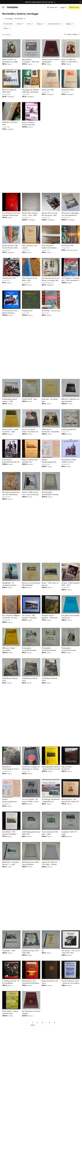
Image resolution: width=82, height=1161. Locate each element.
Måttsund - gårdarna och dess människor (70, 400)
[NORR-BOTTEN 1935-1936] (11, 111)
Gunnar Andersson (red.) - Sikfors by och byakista (70, 982)
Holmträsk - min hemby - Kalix (50, 400)
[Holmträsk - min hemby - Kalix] (51, 388)
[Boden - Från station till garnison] (51, 572)
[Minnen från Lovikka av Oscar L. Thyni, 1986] (31, 202)
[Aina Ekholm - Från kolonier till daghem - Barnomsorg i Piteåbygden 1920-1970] (11, 821)
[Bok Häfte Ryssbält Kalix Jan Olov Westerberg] (11, 481)
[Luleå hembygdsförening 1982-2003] (31, 821)
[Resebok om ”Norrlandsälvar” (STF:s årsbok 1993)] (11, 756)
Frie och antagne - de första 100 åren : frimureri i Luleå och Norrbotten (31, 800)
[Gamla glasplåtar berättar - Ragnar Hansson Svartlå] (51, 756)
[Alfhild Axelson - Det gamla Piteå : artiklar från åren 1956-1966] (71, 788)
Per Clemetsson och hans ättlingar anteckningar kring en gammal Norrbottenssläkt (11, 214)
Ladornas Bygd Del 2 (69, 429)
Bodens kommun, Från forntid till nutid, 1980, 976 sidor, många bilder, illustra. (10, 247)
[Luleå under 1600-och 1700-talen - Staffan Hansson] (51, 851)
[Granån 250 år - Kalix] (31, 388)
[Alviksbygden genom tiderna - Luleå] (11, 388)
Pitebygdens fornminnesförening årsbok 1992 (29, 649)
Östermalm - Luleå (8, 950)
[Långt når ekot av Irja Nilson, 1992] (31, 267)
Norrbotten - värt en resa (51, 311)
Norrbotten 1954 (68, 90)
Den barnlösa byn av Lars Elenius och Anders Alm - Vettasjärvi (51, 279)
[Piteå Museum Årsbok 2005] (11, 667)
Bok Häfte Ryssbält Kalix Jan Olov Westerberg (11, 493)
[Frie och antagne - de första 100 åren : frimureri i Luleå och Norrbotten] (31, 788)
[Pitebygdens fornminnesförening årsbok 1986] (51, 637)
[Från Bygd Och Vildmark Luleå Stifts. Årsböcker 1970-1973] (31, 79)
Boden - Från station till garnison (50, 584)
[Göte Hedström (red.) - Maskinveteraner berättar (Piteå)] (11, 299)
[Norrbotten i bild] (71, 234)
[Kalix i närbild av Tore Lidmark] (31, 234)
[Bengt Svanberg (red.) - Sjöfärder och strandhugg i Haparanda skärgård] (31, 448)
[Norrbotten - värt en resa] (51, 299)
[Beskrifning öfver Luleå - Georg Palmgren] (31, 851)
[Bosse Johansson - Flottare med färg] (31, 111)
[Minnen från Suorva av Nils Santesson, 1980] (51, 202)
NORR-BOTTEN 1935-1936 (10, 123)
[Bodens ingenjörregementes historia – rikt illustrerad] (51, 448)
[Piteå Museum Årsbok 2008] (51, 667)
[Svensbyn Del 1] (31, 299)
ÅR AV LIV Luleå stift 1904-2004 (9, 91)
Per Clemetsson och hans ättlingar (31, 1012)
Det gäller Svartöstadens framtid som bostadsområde (71, 617)
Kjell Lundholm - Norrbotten (67, 768)
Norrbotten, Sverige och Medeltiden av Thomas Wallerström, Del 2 (31, 768)
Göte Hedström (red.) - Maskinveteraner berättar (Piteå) (10, 312)
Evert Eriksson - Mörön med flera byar (10, 1012)
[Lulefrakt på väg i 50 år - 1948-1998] (31, 939)
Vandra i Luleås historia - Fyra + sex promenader (30, 493)
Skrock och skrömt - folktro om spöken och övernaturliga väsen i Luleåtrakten (30, 430)
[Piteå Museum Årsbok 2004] (31, 667)
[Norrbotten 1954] (71, 79)
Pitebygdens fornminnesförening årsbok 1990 (68, 649)
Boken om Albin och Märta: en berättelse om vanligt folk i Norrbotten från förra (70, 61)
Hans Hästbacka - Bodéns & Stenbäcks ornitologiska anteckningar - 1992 (49, 247)
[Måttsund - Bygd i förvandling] (11, 637)
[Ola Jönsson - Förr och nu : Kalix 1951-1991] (71, 939)
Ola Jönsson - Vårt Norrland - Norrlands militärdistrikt (29, 617)
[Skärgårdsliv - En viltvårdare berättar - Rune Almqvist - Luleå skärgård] (11, 572)
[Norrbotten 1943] (51, 79)
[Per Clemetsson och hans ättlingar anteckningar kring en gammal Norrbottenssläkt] (11, 202)
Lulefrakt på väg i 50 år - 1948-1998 (31, 952)
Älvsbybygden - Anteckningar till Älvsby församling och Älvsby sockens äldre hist (50, 493)
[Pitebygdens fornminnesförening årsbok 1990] (71, 637)
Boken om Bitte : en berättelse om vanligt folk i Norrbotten (10, 61)
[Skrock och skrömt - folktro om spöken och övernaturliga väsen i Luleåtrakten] (31, 418)
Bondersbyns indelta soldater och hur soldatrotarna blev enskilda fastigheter (69, 461)
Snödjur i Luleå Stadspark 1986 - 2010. (71, 584)
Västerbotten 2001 (9, 278)
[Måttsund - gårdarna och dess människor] (71, 388)
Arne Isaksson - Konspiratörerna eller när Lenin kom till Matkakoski (11, 461)
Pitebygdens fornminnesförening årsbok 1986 (49, 649)
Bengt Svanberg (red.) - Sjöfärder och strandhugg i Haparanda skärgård (30, 461)
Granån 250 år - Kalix (29, 399)
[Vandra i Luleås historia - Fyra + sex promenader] (31, 481)
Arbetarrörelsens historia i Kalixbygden (50, 61)
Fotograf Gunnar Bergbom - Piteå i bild (49, 617)
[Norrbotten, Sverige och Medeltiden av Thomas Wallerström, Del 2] (31, 756)
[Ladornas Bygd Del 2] (71, 418)
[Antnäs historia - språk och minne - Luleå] (11, 418)
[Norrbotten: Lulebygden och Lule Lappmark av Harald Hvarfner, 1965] (71, 202)
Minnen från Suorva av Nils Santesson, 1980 (50, 214)
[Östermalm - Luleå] (11, 939)
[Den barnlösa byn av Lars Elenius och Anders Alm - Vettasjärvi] (51, 267)
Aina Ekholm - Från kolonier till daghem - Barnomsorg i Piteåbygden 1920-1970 (11, 833)
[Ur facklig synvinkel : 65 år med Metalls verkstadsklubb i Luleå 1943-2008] (11, 970)
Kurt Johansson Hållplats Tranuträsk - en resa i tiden (11, 617)
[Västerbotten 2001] (11, 267)
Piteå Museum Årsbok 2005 (10, 679)
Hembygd (9, 18)
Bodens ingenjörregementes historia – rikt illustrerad (50, 461)
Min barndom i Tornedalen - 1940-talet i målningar (31, 61)
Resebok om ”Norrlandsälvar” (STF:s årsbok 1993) (10, 768)
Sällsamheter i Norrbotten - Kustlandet (50, 430)
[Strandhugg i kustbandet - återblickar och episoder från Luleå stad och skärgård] (51, 788)
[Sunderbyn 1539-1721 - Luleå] (71, 821)
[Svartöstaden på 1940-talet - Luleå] (51, 821)
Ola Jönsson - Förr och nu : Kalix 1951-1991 (71, 952)
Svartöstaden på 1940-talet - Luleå (50, 833)
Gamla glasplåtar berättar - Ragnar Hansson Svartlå (51, 768)
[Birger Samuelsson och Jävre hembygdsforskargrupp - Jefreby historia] (51, 970)
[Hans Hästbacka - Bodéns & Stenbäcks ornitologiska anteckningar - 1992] (51, 234)
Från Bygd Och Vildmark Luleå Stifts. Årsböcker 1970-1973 (30, 91)
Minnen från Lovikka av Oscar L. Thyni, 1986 (30, 214)
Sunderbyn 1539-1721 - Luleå (70, 833)
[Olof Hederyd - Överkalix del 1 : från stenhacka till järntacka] (71, 267)
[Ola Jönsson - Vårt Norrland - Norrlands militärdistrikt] (31, 604)
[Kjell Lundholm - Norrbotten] (71, 756)
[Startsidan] (12, 7)
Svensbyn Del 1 (27, 311)
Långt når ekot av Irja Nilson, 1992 (29, 279)
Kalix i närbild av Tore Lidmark (29, 247)
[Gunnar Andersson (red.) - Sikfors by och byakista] (71, 970)
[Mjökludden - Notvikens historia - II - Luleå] (11, 851)
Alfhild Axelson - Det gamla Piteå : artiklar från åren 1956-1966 (70, 800)
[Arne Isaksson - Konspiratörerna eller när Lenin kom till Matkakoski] (11, 448)
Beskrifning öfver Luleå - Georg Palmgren (31, 863)
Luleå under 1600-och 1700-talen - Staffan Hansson (49, 863)
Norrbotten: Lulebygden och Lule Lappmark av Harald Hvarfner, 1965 (70, 214)
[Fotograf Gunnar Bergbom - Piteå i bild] (51, 604)
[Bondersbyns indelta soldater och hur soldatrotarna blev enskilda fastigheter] (71, 448)
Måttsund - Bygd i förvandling (8, 649)
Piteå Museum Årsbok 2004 (29, 679)
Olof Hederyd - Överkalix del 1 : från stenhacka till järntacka (70, 279)
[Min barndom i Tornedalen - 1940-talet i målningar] (31, 48)
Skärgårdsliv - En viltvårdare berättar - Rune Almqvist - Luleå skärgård (10, 584)
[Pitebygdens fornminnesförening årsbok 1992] (31, 637)
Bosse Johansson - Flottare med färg (29, 123)
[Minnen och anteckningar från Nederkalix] (31, 572)
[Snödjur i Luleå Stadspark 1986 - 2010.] (71, 572)
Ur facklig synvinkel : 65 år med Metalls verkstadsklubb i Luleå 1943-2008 (10, 982)
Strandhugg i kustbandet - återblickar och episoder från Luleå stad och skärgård (51, 800)
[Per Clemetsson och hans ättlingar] (31, 1000)
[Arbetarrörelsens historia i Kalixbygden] (51, 48)
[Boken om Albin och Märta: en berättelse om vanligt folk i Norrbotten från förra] (71, 48)
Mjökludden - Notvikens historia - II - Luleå (10, 863)
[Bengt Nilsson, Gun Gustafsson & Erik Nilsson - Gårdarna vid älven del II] (31, 970)
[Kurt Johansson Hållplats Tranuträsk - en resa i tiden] (11, 604)
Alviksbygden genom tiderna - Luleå (9, 400)
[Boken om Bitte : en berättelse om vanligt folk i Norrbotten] (11, 48)
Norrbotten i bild (67, 245)
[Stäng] (80, 2)
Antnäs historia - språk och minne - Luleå (10, 430)
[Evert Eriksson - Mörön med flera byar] (11, 1000)
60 (43, 950)
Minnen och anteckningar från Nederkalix (31, 584)
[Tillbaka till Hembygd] (3, 18)
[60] (51, 939)
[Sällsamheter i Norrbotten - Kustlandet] (51, 418)
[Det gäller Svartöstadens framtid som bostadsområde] (71, 604)
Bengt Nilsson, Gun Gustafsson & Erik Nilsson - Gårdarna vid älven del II (31, 982)
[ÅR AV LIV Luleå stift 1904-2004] (11, 79)
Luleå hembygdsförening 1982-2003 (31, 833)
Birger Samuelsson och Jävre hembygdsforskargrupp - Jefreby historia (51, 982)
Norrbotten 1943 (48, 90)
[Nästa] (54, 1022)
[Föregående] (28, 1022)
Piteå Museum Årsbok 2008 (49, 679)
